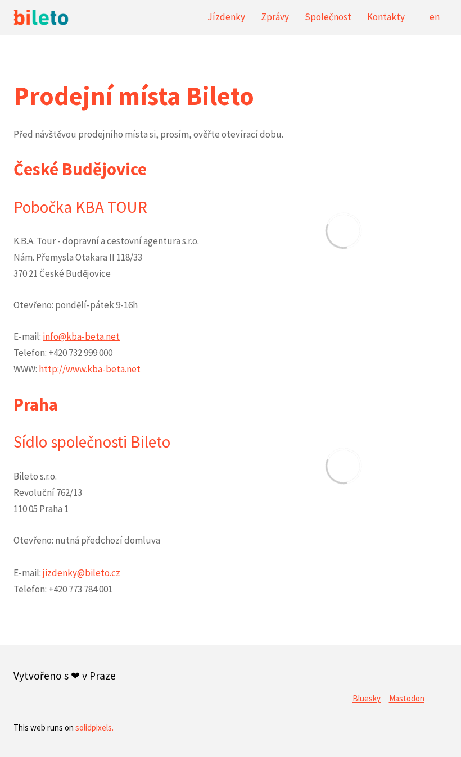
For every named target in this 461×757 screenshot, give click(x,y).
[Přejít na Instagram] (437, 671)
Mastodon (406, 698)
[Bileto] (41, 17)
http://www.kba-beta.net (90, 369)
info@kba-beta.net (81, 336)
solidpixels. (94, 727)
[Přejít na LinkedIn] (356, 671)
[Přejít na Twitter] (410, 671)
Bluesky (366, 698)
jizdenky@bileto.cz (81, 573)
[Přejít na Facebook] (383, 671)
